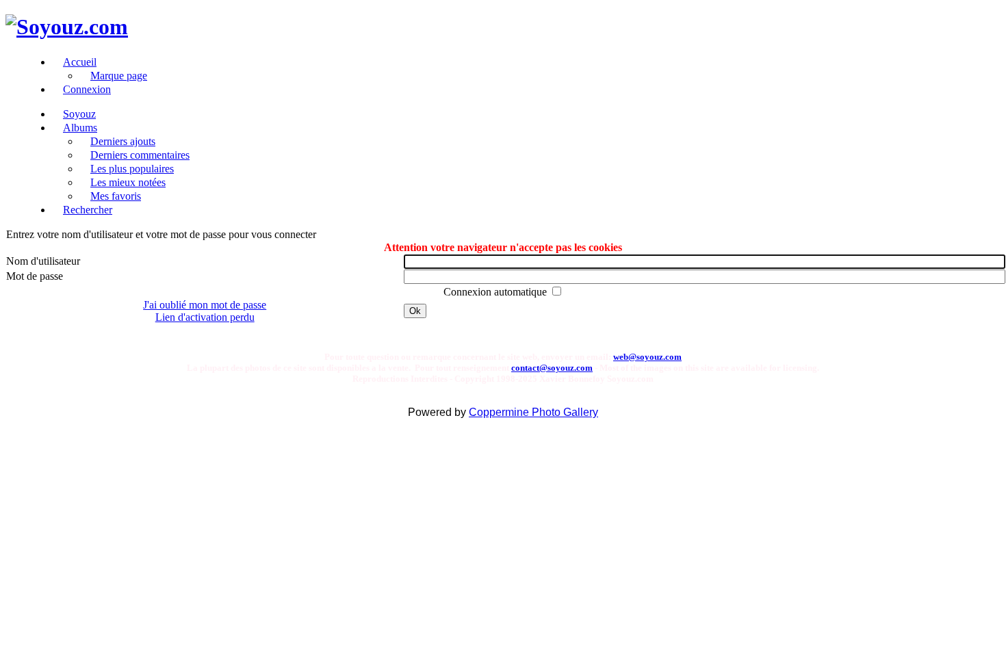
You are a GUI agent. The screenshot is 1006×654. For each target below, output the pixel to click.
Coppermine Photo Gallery (533, 412)
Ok (415, 311)
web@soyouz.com (647, 357)
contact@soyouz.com (552, 368)
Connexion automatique (496, 292)
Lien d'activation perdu (205, 317)
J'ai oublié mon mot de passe (204, 305)
